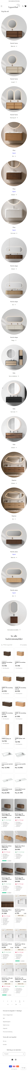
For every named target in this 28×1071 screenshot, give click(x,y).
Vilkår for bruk (6, 1025)
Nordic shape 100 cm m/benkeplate (6, 910)
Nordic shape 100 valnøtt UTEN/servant (6, 815)
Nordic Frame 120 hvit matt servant (20, 945)
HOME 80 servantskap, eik (20, 663)
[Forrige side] (3, 1001)
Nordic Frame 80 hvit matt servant (19, 910)
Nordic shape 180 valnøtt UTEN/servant (6, 879)
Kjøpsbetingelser (6, 1021)
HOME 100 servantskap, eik (7, 688)
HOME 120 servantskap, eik (20, 714)
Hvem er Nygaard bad (7, 1015)
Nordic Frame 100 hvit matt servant (7, 945)
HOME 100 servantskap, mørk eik (20, 688)
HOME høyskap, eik (6, 738)
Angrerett (5, 1028)
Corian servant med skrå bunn (7, 765)
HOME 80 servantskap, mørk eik (7, 663)
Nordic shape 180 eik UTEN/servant (20, 847)
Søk (4, 1018)
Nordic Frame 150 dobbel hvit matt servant (20, 979)
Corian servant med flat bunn (20, 765)
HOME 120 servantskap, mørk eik (7, 714)
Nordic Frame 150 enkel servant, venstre (7, 979)
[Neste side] (20, 1004)
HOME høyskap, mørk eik (20, 739)
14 (16, 1004)
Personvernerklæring (7, 1031)
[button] (1, 6)
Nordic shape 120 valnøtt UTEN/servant (20, 815)
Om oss (4, 1041)
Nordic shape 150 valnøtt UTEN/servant (20, 879)
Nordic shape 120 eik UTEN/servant (6, 847)
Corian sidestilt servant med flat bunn (7, 790)
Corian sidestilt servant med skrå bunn (20, 790)
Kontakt (5, 1044)
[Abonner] (23, 1054)
